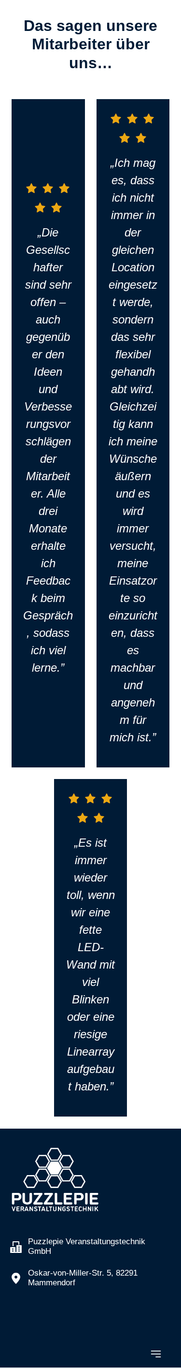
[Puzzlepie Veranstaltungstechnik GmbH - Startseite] (55, 1179)
